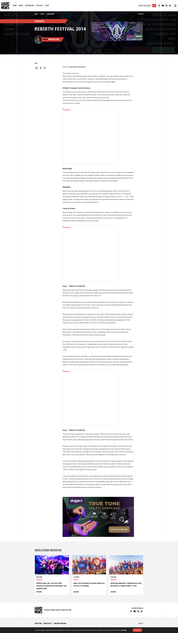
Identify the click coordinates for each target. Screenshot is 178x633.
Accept (137, 630)
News (21, 5)
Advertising (38, 623)
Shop (47, 5)
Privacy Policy (47, 623)
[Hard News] (5, 5)
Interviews (29, 5)
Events (42, 14)
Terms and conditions (59, 623)
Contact (140, 623)
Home (15, 5)
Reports (39, 5)
